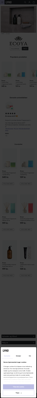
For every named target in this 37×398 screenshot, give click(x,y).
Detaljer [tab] (18, 356)
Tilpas (17, 393)
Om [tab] (30, 356)
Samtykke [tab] (7, 356)
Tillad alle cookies (18, 387)
